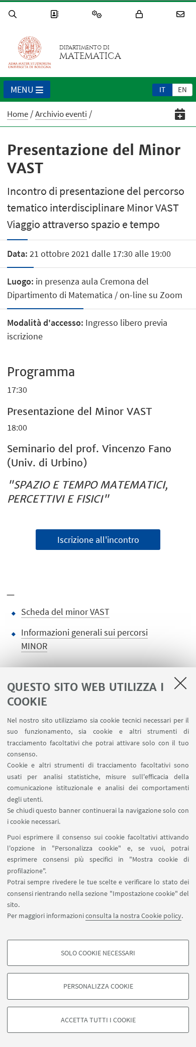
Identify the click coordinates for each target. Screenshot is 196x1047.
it (162, 89)
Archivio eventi (61, 113)
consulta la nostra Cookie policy (133, 915)
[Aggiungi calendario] (180, 114)
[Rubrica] (55, 14)
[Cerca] (14, 14)
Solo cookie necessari (98, 952)
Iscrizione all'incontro (98, 539)
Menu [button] (22, 89)
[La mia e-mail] (181, 14)
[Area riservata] (141, 14)
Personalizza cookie (98, 986)
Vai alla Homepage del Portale (29, 52)
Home (17, 113)
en (182, 89)
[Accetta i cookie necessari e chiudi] (180, 683)
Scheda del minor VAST (65, 611)
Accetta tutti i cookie (98, 1019)
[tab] (162, 89)
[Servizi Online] (98, 14)
